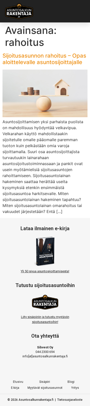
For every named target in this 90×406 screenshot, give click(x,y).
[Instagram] (36, 369)
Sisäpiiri (44, 382)
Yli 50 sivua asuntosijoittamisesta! (45, 271)
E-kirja (15, 388)
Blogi (71, 382)
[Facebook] (28, 369)
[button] (78, 11)
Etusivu (18, 382)
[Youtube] (53, 369)
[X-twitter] (45, 369)
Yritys (75, 388)
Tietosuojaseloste (69, 400)
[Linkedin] (62, 369)
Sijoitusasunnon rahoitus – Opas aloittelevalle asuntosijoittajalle (44, 58)
